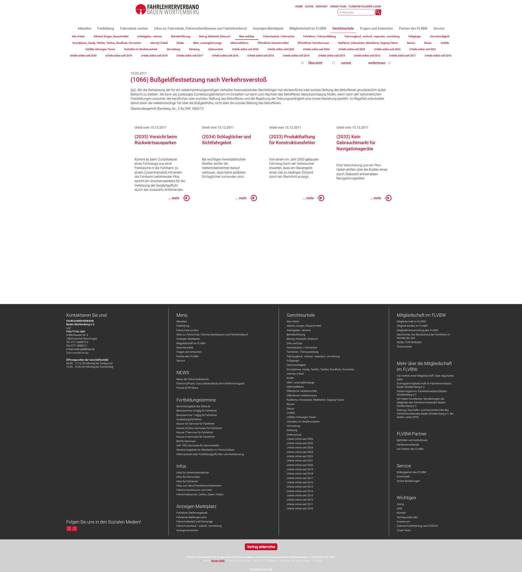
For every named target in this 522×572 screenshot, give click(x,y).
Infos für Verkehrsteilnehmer (192, 472)
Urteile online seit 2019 (300, 469)
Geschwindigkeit (296, 364)
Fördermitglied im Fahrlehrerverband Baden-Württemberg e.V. (422, 393)
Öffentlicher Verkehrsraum (302, 395)
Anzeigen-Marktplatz (188, 338)
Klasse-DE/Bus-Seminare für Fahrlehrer (199, 428)
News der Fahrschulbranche (192, 379)
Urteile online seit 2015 (300, 486)
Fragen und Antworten (189, 351)
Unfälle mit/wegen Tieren (301, 417)
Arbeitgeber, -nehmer (299, 330)
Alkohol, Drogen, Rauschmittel (304, 325)
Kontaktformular (80, 353)
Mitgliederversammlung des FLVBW (417, 330)
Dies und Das (294, 343)
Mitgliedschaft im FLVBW (191, 343)
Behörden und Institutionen (412, 440)
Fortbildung (182, 325)
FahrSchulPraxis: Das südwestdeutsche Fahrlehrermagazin (210, 383)
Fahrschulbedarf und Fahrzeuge (194, 521)
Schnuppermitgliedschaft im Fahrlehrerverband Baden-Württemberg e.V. (424, 385)
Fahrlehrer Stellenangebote (191, 512)
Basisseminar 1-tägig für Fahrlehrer (196, 415)
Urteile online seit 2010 (300, 508)
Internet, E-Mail (295, 373)
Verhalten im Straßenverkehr (303, 421)
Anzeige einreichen (187, 530)
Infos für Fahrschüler (188, 476)
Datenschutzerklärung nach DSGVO (417, 525)
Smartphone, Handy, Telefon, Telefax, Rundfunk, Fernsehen (320, 369)
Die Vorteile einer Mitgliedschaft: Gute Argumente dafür (425, 377)
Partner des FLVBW (187, 356)
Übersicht (315, 63)
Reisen (291, 404)
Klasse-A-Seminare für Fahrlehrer (195, 436)
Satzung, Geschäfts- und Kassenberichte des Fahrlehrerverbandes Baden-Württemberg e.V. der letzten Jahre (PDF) (425, 413)
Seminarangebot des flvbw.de (193, 406)
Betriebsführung (296, 334)
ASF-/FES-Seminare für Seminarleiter (197, 445)
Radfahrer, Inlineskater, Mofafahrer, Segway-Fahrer (315, 399)
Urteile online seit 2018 (300, 473)
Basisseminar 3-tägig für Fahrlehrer (196, 410)
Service (180, 360)
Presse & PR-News (187, 387)
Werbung (292, 430)
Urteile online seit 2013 (300, 495)
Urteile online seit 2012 (300, 499)
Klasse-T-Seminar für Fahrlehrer (194, 432)
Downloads (403, 476)
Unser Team (404, 530)
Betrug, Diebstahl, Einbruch (302, 338)
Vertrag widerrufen (407, 517)
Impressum (403, 521)
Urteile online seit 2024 (300, 447)
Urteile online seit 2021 (300, 460)
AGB (399, 508)
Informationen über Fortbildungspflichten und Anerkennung (210, 454)
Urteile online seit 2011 (300, 504)
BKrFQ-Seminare (186, 441)
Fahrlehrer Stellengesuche (191, 517)
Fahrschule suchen (187, 330)
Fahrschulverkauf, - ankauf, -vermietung (199, 525)
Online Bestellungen (408, 480)
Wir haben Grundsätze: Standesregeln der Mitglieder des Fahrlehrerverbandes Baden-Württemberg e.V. (421, 402)
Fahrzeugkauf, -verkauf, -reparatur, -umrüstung (313, 356)
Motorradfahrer (295, 386)
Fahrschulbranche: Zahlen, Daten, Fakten (199, 494)
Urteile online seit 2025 (300, 443)
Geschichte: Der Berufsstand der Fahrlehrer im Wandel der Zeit (423, 336)
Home (400, 504)
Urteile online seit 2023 (300, 452)
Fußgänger (293, 360)
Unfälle (291, 412)
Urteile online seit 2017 (300, 478)
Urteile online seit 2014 (300, 491)
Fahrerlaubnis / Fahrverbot (302, 347)
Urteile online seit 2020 (300, 465)
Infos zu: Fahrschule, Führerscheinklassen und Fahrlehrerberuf (212, 334)
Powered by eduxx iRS (261, 569)
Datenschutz (294, 434)
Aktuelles (181, 321)
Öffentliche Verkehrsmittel (302, 391)
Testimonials (404, 346)
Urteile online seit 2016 (300, 482)
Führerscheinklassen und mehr (194, 489)
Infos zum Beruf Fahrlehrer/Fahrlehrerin (198, 485)
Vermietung (293, 425)
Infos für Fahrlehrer (187, 481)
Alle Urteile (293, 321)
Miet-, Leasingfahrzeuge (300, 382)
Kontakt (401, 512)
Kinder (290, 377)
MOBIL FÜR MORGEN (409, 342)
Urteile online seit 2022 (300, 456)
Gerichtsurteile (184, 347)
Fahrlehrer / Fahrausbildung (302, 351)
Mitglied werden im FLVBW (412, 325)
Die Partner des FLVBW (410, 448)
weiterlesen (376, 63)
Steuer (290, 408)
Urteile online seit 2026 (300, 438)
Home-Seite (218, 560)
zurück (346, 63)
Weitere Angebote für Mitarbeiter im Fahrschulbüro (205, 449)
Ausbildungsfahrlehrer (189, 419)
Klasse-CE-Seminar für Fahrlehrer (195, 423)
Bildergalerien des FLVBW (411, 472)
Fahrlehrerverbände (408, 444)
